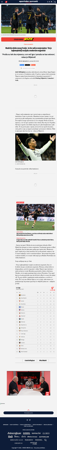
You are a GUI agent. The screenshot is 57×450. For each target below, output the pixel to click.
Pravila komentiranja (25, 424)
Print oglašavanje (28, 426)
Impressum (5, 424)
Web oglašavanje (48, 424)
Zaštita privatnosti (37, 424)
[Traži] (55, 2)
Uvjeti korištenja (14, 424)
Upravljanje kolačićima (28, 429)
